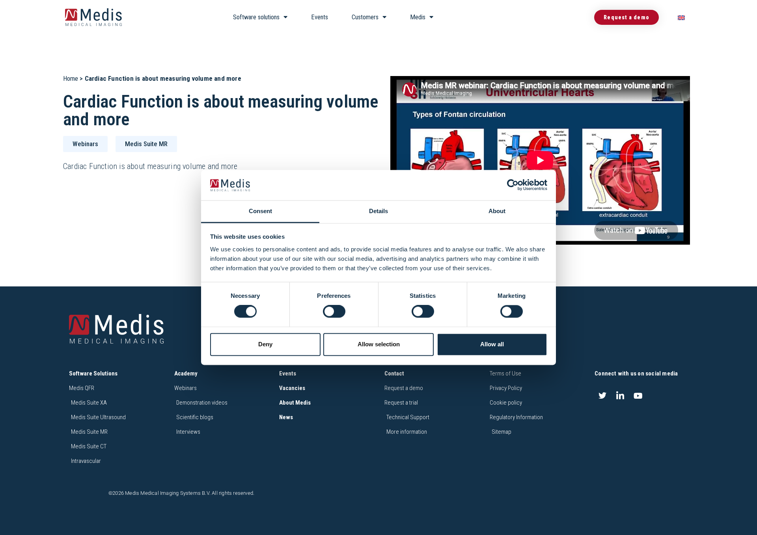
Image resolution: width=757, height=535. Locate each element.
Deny (265, 344)
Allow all (492, 344)
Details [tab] (378, 211)
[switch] (334, 311)
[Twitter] (602, 395)
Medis (417, 17)
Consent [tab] (260, 211)
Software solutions (256, 17)
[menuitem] (681, 17)
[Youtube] (638, 395)
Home (70, 78)
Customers (365, 17)
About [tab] (497, 211)
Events (319, 17)
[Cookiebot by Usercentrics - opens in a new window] (512, 185)
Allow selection (379, 344)
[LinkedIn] (620, 395)
